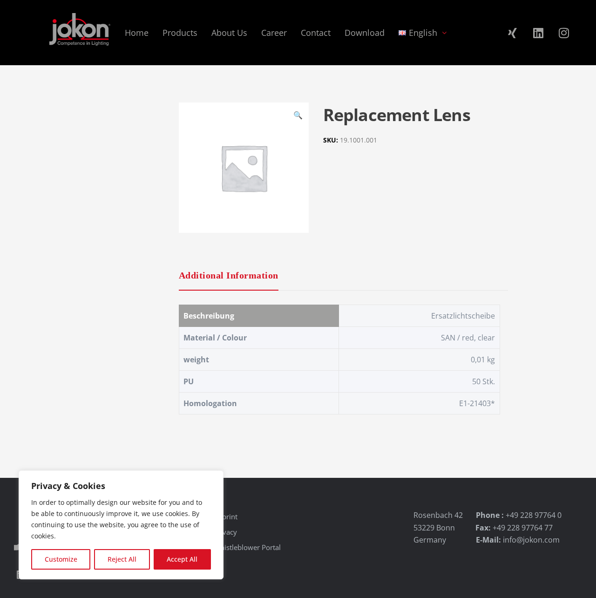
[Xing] (512, 32)
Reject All (122, 559)
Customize (61, 559)
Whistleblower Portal (247, 547)
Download (365, 32)
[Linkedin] (538, 32)
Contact (316, 32)
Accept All (182, 559)
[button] (298, 116)
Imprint (225, 516)
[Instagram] (564, 32)
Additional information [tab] (228, 275)
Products (180, 32)
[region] (121, 524)
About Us (229, 32)
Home (137, 32)
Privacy (225, 532)
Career (274, 32)
